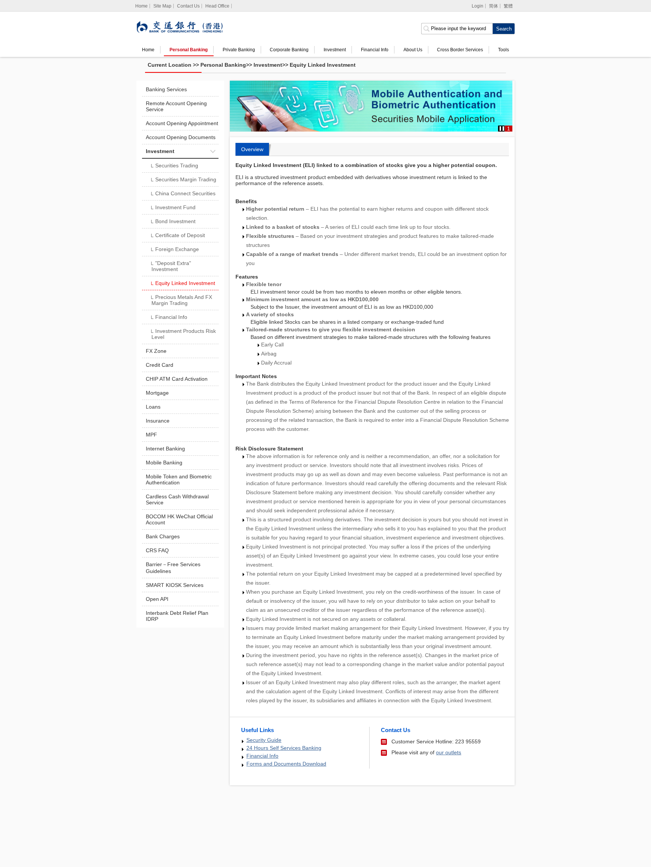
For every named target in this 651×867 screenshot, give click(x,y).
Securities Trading (174, 166)
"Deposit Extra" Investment (170, 266)
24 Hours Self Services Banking (283, 748)
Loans (153, 407)
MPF (151, 435)
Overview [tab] (252, 149)
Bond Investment (173, 222)
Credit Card (159, 365)
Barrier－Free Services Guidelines (173, 567)
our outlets (448, 752)
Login (477, 6)
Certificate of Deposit (177, 236)
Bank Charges (163, 536)
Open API (157, 599)
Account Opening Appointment (182, 123)
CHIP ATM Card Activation (177, 379)
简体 (493, 6)
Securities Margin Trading (183, 180)
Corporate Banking (289, 49)
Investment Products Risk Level (183, 334)
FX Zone (156, 351)
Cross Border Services (460, 49)
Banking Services (166, 89)
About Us (412, 49)
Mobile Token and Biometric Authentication (179, 479)
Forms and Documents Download (286, 764)
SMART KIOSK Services (174, 585)
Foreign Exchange (174, 250)
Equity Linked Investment (323, 65)
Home (148, 49)
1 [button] (508, 129)
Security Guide (263, 740)
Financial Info (374, 49)
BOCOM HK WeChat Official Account (179, 519)
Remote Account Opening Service (176, 106)
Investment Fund (173, 208)
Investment (335, 49)
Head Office (217, 6)
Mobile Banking (164, 463)
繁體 (508, 6)
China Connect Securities (182, 194)
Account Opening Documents (180, 137)
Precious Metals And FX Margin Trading (181, 300)
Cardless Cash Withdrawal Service (177, 499)
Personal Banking (189, 49)
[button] (502, 128)
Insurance (158, 421)
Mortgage (157, 393)
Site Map (162, 6)
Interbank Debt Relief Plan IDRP (177, 616)
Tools (503, 49)
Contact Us (188, 6)
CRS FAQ (157, 550)
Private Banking (239, 49)
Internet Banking (165, 449)
